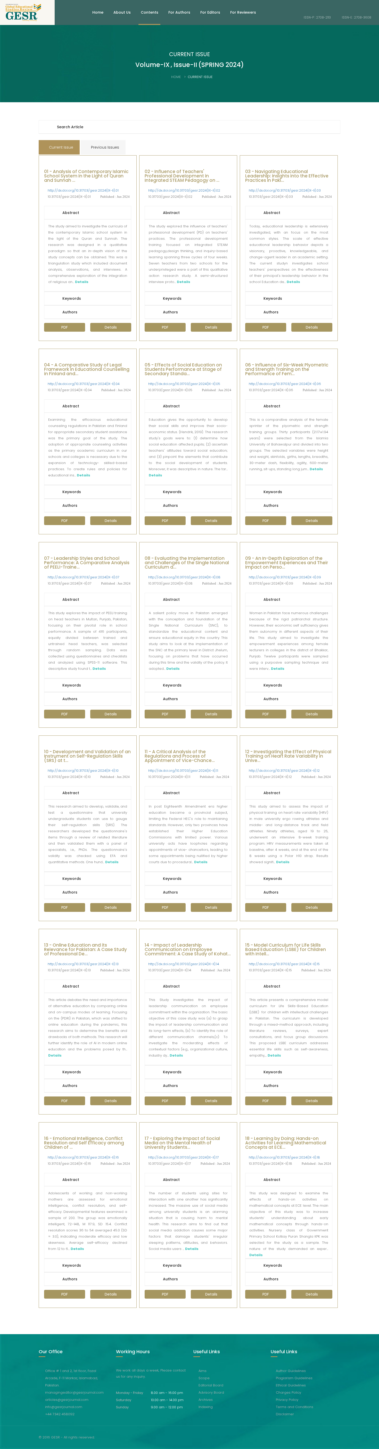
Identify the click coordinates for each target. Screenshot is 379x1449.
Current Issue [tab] (60, 147)
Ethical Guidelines (291, 1385)
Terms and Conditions (294, 1406)
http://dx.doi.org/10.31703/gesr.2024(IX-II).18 (284, 1157)
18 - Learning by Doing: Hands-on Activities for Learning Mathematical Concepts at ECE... (285, 1143)
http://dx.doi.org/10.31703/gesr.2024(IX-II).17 (183, 1157)
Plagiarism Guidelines (294, 1378)
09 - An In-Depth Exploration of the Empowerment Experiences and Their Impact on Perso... (286, 563)
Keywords (71, 298)
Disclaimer (285, 1414)
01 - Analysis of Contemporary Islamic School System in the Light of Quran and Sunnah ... (86, 176)
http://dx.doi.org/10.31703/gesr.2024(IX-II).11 (183, 770)
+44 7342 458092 (60, 1414)
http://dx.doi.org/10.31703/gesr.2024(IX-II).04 (84, 383)
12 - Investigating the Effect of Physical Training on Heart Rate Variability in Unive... (288, 757)
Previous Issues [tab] (104, 147)
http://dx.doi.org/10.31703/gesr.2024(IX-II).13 (83, 964)
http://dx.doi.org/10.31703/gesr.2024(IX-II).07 (83, 577)
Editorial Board (211, 1385)
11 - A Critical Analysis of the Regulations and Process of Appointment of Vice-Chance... (180, 757)
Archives (206, 1399)
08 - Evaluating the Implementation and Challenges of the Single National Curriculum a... (187, 563)
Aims (203, 1370)
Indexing (206, 1406)
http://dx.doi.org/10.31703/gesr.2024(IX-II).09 (285, 577)
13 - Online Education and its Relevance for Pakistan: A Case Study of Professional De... (85, 950)
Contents (149, 12)
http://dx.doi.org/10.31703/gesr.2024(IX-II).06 (285, 383)
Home (97, 12)
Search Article (70, 127)
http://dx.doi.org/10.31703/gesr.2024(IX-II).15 (284, 964)
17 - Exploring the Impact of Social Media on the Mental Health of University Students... (182, 1143)
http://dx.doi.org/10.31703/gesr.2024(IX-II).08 (184, 577)
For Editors (210, 12)
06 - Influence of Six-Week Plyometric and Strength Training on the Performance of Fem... (286, 370)
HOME (176, 76)
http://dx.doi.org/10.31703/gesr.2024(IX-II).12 (284, 770)
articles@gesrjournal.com (66, 1399)
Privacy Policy (287, 1399)
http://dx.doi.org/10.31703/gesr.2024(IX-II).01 (83, 190)
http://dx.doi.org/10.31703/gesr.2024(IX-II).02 (184, 190)
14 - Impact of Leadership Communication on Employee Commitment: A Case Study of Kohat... (188, 950)
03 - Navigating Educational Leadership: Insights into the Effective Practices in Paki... (286, 176)
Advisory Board (211, 1392)
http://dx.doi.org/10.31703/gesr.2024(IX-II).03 (285, 190)
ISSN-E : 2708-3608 (356, 17)
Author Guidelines (291, 1370)
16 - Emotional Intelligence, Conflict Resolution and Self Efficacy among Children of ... (84, 1143)
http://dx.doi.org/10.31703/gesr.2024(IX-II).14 (183, 964)
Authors (69, 312)
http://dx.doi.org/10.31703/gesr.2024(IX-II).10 (83, 770)
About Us (122, 12)
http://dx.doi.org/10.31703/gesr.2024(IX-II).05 (184, 383)
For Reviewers (243, 12)
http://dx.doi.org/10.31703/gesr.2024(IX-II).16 (83, 1157)
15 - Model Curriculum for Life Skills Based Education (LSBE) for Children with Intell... (285, 950)
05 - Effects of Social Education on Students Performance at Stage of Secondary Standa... (183, 370)
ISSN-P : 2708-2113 (317, 17)
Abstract (70, 212)
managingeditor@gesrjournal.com (74, 1392)
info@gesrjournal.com (63, 1406)
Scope (204, 1378)
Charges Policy (288, 1392)
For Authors (179, 12)
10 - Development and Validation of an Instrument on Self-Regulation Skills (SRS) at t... (87, 757)
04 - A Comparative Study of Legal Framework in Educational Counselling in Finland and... (86, 370)
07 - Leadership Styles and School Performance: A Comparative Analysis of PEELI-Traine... (86, 563)
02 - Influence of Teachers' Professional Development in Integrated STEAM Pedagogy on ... (182, 176)
